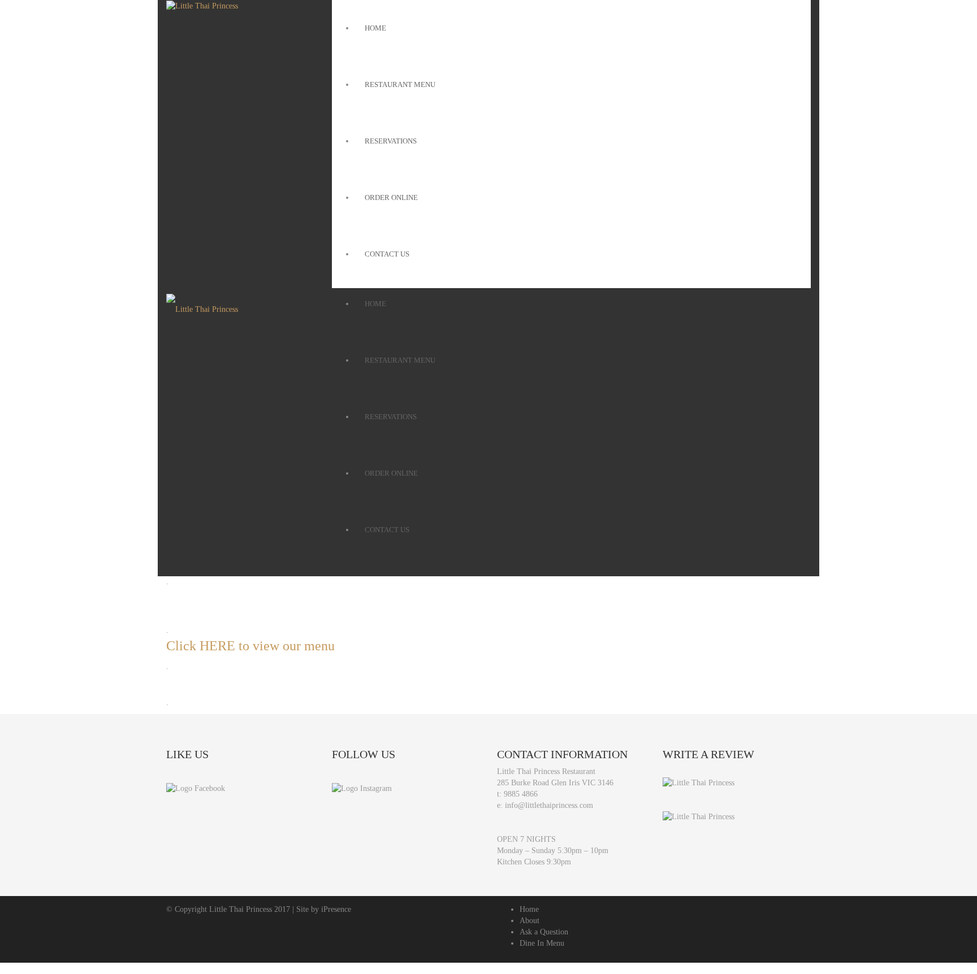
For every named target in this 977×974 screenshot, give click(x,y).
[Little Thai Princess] (698, 782)
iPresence (336, 909)
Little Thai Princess (240, 909)
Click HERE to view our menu (250, 645)
